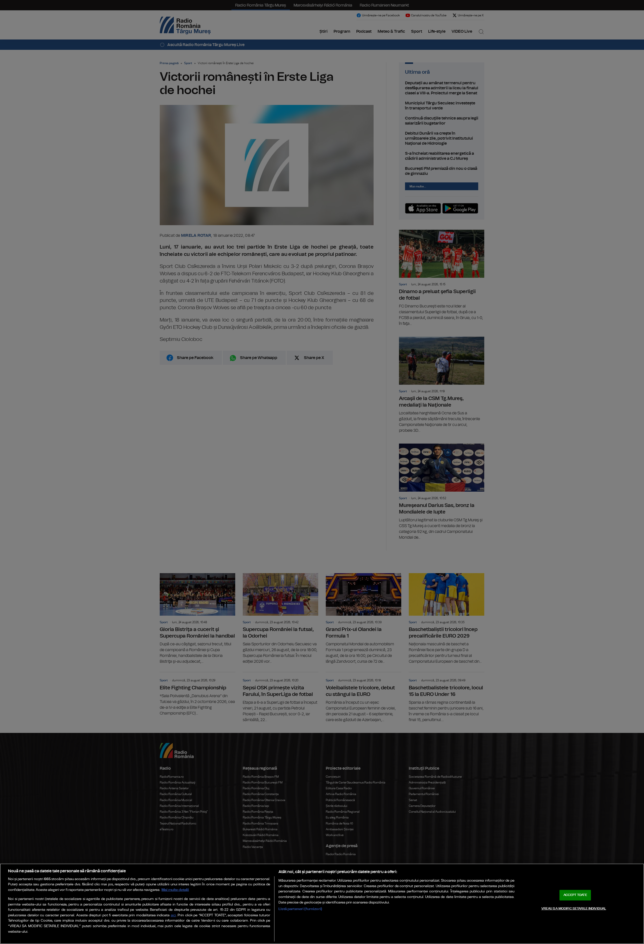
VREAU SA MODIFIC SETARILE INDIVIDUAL (573, 908)
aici (173, 915)
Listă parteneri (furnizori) (300, 909)
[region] (322, 903)
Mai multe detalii (175, 890)
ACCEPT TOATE (575, 895)
